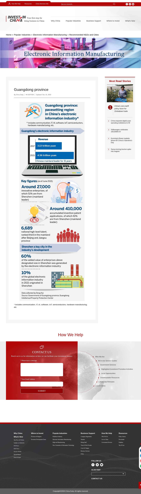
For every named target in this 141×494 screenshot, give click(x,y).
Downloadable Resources (109, 378)
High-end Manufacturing (59, 442)
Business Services (85, 451)
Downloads (121, 439)
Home (8, 35)
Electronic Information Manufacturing (50, 35)
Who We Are (99, 357)
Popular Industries (73, 21)
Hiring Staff (84, 442)
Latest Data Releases (106, 382)
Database (121, 442)
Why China (55, 21)
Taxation (83, 439)
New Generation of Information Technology (63, 445)
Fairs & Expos (17, 457)
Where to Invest (113, 21)
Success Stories (17, 451)
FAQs (82, 454)
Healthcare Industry (57, 436)
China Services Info (42, 4)
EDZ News (16, 448)
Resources (28, 4)
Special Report (17, 454)
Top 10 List (121, 445)
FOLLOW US (96, 461)
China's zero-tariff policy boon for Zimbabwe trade (121, 108)
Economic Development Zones (38, 439)
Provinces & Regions (36, 436)
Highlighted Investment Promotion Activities (117, 369)
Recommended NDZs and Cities (84, 35)
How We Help (16, 4)
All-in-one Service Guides (107, 361)
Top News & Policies (19, 440)
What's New (130, 21)
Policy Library (122, 436)
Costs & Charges (85, 448)
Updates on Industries (19, 443)
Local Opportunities (108, 373)
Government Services (108, 365)
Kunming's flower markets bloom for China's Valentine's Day (121, 140)
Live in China (100, 386)
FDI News (16, 446)
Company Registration (86, 436)
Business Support (93, 21)
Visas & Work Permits (86, 445)
